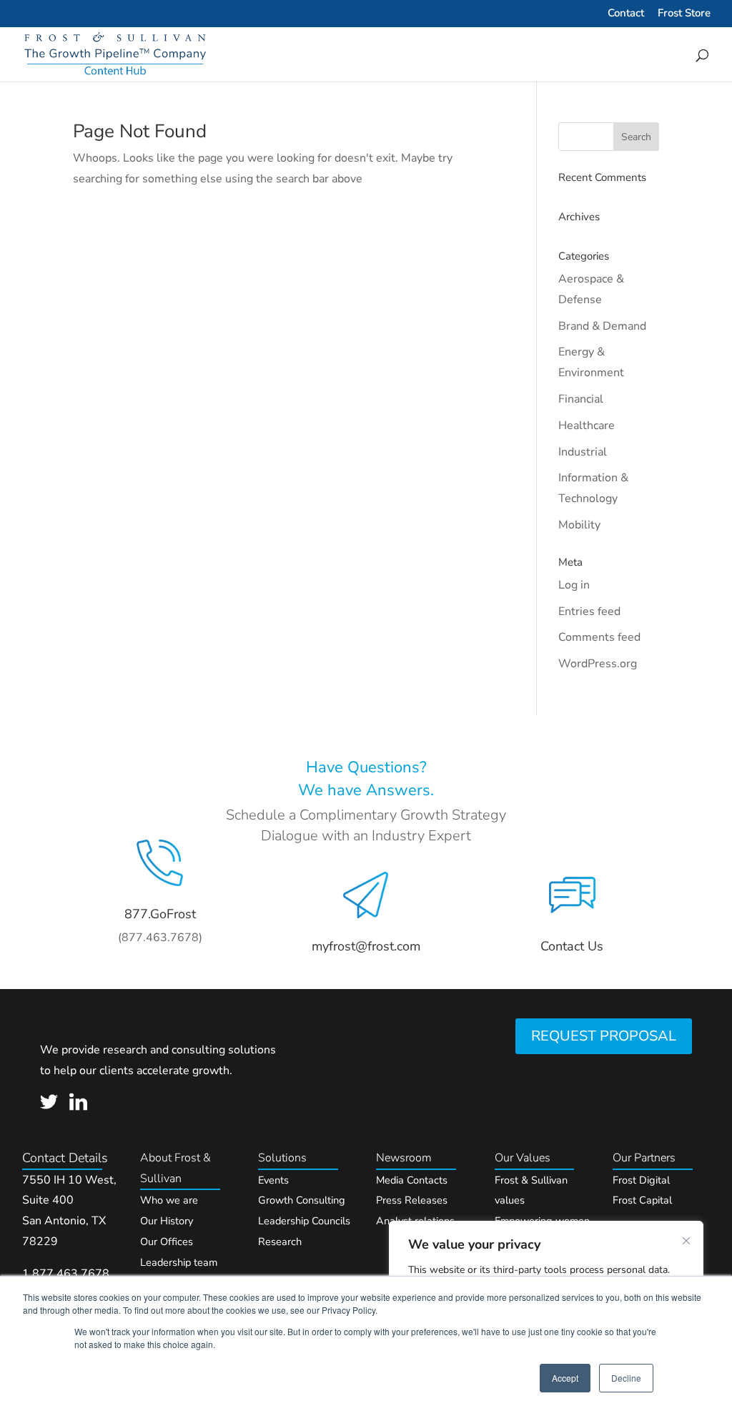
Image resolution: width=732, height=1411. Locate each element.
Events (273, 1180)
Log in (574, 585)
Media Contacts (411, 1180)
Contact (626, 14)
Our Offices (166, 1241)
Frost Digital (641, 1180)
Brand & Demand (602, 326)
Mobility (579, 525)
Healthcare (586, 425)
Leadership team (178, 1262)
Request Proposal (603, 1036)
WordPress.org (597, 664)
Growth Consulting (301, 1200)
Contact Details (65, 1157)
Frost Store (684, 14)
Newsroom (404, 1158)
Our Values (522, 1158)
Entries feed (589, 611)
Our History (166, 1221)
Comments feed (599, 637)
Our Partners (644, 1158)
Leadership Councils (304, 1221)
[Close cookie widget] (686, 1241)
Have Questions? (366, 767)
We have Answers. (366, 790)
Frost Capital (642, 1200)
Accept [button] (565, 1378)
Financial (580, 399)
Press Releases (411, 1200)
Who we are (169, 1200)
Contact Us (571, 946)
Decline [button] (626, 1378)
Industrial (582, 452)
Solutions (282, 1158)
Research (280, 1241)
